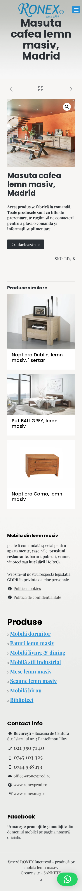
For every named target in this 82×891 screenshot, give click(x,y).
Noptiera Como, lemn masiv (37, 497)
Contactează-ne (26, 244)
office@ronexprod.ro (32, 775)
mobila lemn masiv (40, 867)
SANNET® (52, 872)
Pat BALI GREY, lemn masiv (35, 423)
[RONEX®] (41, 9)
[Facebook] (41, 880)
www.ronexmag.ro (30, 793)
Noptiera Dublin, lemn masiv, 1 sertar (37, 357)
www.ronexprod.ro (30, 784)
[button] (67, 107)
